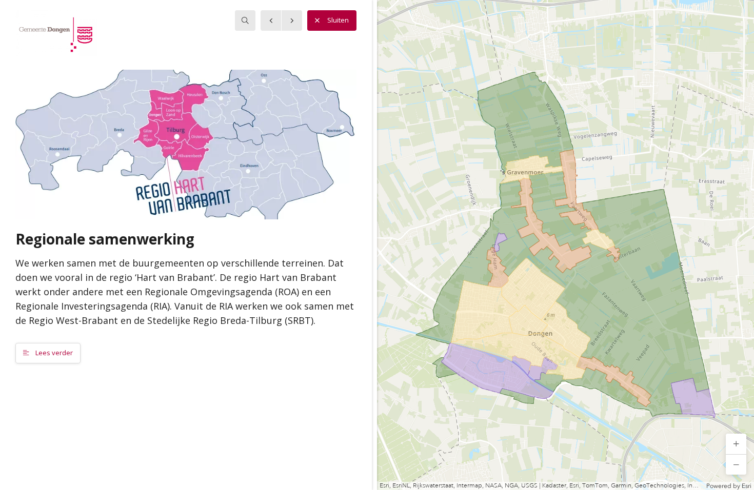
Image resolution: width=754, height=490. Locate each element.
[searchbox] (245, 20)
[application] (565, 245)
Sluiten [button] (338, 20)
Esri (746, 485)
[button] (736, 444)
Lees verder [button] (53, 352)
